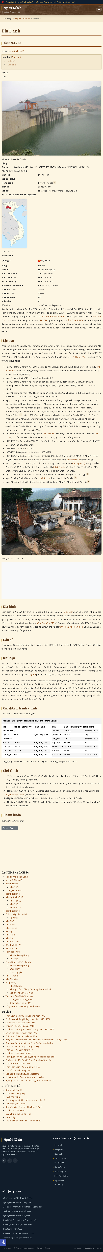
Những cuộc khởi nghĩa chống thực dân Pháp (31, 989)
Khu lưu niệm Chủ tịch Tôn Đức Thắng (24, 1107)
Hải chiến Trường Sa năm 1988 (20, 1026)
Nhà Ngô (10, 921)
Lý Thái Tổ (58, 1185)
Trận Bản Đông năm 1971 (18, 1063)
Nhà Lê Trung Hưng (19, 955)
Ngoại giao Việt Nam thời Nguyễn (16, 1215)
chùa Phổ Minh (13, 1096)
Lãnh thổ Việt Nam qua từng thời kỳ (22, 1046)
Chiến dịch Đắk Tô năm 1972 (19, 1053)
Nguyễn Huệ (59, 1154)
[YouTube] (9, 1160)
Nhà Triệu (14, 887)
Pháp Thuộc (11, 982)
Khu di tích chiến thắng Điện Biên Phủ (23, 1120)
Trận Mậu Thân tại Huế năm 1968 (21, 1036)
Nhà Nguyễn (12, 979)
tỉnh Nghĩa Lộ (73, 459)
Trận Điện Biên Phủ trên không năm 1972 (25, 1015)
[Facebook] (4, 1160)
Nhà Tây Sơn (12, 975)
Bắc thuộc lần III (13, 910)
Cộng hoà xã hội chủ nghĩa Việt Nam (23, 1006)
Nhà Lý (9, 931)
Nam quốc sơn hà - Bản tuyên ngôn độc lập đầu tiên (30, 1056)
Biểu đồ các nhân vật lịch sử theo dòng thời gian (22, 1207)
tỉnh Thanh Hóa (75, 320)
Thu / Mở (16, 57)
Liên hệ (98, 1248)
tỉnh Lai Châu (49, 433)
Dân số (11, 68)
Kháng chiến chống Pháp (21, 999)
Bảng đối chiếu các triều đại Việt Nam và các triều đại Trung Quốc (36, 1039)
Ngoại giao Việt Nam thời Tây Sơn (17, 1202)
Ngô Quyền (59, 1180)
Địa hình (12, 64)
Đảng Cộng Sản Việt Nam (21, 992)
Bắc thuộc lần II (13, 893)
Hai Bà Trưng (59, 1167)
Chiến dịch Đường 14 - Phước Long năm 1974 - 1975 (30, 1029)
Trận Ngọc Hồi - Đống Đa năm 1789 (17, 1224)
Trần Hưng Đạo (60, 1158)
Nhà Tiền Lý (15, 900)
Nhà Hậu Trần (12, 941)
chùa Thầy (10, 1117)
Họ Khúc (13, 917)
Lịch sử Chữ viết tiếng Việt (18, 1070)
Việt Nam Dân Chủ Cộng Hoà (19, 996)
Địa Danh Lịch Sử (18, 51)
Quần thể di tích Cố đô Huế (18, 1114)
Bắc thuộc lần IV (13, 945)
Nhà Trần (10, 934)
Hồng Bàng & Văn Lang (17, 876)
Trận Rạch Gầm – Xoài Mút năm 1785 (23, 1067)
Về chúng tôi (78, 1248)
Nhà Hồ (9, 938)
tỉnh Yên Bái (47, 316)
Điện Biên (59, 316)
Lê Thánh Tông (79, 357)
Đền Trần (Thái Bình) (15, 1103)
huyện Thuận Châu (15, 794)
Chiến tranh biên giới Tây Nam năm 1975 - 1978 (28, 1019)
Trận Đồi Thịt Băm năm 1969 (19, 1049)
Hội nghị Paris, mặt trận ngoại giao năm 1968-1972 (30, 1080)
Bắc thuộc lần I (12, 883)
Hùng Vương (59, 1149)
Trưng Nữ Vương (14, 890)
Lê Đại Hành (59, 1162)
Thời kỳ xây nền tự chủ (16, 914)
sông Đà (41, 623)
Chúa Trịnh (15, 968)
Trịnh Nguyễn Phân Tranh (18, 962)
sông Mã (50, 623)
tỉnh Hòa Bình (65, 626)
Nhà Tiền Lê (11, 928)
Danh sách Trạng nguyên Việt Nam (22, 1073)
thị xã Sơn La (59, 467)
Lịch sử (11, 61)
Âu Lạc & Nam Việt (14, 880)
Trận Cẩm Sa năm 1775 (12, 1229)
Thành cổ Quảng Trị (15, 1093)
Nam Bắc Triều (13, 951)
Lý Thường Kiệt (60, 1171)
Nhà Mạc (14, 958)
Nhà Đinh (10, 924)
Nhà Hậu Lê (11, 948)
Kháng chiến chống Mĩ (20, 1003)
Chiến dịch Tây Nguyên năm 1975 (21, 1033)
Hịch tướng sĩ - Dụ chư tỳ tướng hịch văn (25, 1077)
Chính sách (89, 1248)
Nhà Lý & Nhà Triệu (15, 897)
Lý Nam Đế (59, 1145)
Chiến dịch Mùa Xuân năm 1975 (20, 1022)
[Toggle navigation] (98, 10)
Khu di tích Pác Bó (14, 1090)
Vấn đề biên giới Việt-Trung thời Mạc (17, 1198)
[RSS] (15, 1160)
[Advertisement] (51, 580)
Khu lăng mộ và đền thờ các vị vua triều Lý (25, 1100)
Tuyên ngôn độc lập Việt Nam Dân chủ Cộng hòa (29, 1060)
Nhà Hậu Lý (15, 907)
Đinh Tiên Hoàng (61, 1176)
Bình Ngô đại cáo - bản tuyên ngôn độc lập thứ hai (29, 1043)
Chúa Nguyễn (16, 972)
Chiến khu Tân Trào (15, 1110)
